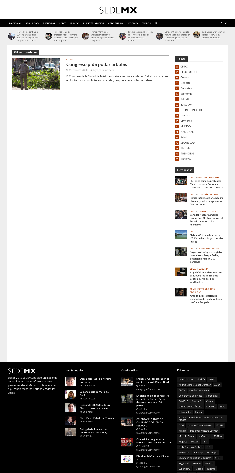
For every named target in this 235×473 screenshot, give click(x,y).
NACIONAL (15, 23)
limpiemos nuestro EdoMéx (204, 430)
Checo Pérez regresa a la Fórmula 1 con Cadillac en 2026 (153, 441)
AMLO (212, 379)
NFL (209, 447)
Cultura (201, 211)
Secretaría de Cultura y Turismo (195, 457)
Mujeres (183, 441)
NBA (204, 441)
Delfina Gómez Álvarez (190, 406)
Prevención (184, 452)
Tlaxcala (198, 468)
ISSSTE (219, 425)
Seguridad (184, 463)
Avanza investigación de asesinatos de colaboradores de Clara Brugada (206, 299)
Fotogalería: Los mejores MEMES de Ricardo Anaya (94, 431)
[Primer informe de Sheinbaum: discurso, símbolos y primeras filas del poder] (85, 36)
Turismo (211, 468)
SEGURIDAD (32, 23)
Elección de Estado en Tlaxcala (97, 418)
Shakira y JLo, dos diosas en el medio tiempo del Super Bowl (152, 380)
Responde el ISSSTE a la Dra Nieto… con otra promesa (95, 406)
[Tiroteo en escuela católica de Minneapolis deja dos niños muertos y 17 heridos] (122, 36)
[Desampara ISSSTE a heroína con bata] (70, 381)
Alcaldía (201, 379)
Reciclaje (198, 452)
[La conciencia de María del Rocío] (70, 394)
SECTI (218, 457)
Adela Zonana (186, 379)
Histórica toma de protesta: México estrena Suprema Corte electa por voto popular (66, 36)
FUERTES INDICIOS (93, 23)
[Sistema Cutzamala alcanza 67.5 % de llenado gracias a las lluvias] (181, 234)
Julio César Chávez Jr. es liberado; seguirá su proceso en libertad (213, 35)
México (195, 441)
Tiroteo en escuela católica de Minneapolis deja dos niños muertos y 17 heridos (140, 36)
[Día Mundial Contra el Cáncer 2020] (127, 459)
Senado (197, 463)
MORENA (218, 436)
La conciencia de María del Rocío (94, 393)
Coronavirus (212, 395)
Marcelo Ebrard (187, 436)
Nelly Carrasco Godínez (191, 447)
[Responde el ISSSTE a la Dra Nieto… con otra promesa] (70, 407)
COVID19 (183, 401)
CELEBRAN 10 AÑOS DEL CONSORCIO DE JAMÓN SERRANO (150, 422)
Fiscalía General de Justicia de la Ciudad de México (200, 418)
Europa (199, 412)
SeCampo (212, 452)
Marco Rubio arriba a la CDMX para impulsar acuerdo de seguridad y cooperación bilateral (28, 36)
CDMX (62, 23)
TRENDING (49, 23)
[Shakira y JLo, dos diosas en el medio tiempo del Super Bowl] (127, 381)
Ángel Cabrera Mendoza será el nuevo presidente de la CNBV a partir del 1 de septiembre (206, 277)
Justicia (182, 430)
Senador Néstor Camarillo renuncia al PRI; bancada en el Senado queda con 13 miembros (177, 36)
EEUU (222, 406)
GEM (181, 425)
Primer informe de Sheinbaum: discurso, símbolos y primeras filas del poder (102, 36)
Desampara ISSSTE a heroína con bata (95, 380)
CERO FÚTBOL (116, 23)
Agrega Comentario (103, 69)
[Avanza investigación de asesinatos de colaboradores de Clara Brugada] (181, 292)
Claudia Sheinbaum (199, 390)
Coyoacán (197, 401)
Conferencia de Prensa (190, 395)
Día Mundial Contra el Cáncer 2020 (152, 458)
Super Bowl (185, 468)
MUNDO (74, 23)
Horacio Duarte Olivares (200, 425)
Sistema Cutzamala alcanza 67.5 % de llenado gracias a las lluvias (206, 238)
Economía (202, 194)
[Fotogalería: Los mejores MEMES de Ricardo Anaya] (70, 432)
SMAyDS (208, 463)
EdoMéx (212, 211)
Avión (217, 384)
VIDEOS (146, 23)
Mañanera (203, 436)
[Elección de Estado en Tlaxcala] (70, 420)
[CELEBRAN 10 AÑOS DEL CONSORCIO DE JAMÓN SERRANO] (127, 421)
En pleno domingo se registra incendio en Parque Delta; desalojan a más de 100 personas (206, 257)
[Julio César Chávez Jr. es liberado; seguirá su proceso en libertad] (196, 34)
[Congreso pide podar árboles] (36, 74)
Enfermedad (185, 412)
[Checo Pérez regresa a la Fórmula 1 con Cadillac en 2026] (127, 442)
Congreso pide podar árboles (96, 64)
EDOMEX (133, 23)
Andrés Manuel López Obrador (195, 384)
